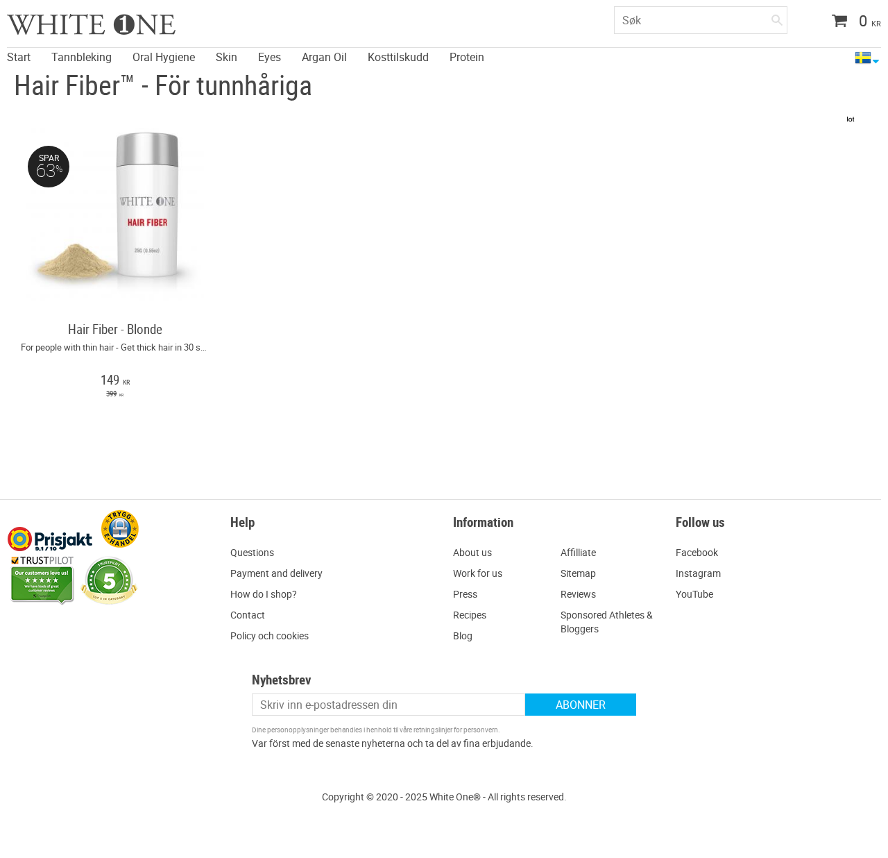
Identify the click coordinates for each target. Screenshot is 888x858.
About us (472, 552)
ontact (251, 614)
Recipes (469, 614)
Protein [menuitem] (467, 56)
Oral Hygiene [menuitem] (164, 56)
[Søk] (777, 17)
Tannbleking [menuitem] (81, 56)
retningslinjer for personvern (455, 729)
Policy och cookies (269, 635)
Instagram (698, 573)
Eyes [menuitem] (269, 56)
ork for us (481, 573)
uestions (255, 552)
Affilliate (578, 552)
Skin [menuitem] (226, 56)
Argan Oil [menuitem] (324, 56)
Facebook (697, 552)
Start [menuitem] (19, 56)
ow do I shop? (267, 593)
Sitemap (578, 573)
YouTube (694, 593)
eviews (581, 593)
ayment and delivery (280, 573)
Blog (462, 635)
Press (465, 593)
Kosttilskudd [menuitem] (398, 56)
